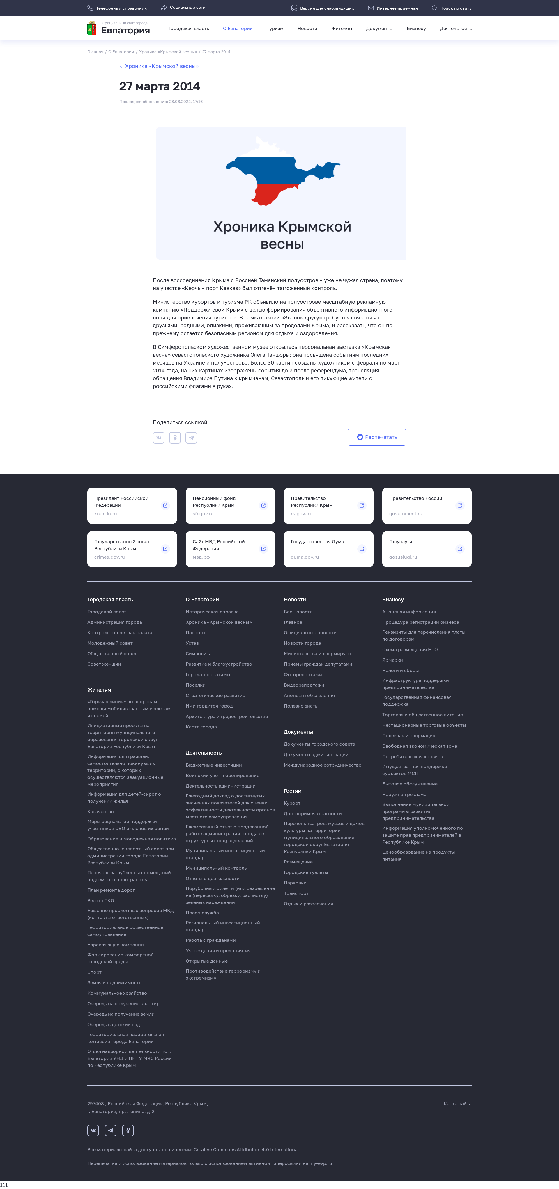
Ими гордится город (209, 706)
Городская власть (189, 28)
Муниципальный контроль (216, 868)
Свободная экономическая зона (419, 746)
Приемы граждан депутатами (318, 664)
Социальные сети (188, 7)
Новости (307, 28)
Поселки (196, 685)
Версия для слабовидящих (327, 8)
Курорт (292, 803)
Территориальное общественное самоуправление (125, 930)
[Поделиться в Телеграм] (191, 439)
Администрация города (114, 622)
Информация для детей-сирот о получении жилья (124, 797)
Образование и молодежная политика (131, 839)
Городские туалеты (306, 872)
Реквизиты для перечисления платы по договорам (424, 635)
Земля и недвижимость (114, 982)
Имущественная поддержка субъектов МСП (414, 769)
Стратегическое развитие (215, 695)
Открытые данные (207, 961)
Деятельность (456, 28)
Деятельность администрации (221, 786)
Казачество (100, 811)
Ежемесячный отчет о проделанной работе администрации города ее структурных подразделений (227, 833)
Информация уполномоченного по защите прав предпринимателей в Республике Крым (422, 835)
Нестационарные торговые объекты (424, 725)
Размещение (298, 862)
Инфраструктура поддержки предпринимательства (415, 683)
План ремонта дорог (111, 890)
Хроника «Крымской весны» (162, 66)
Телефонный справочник (121, 8)
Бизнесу (416, 28)
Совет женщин (104, 664)
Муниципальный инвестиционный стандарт (225, 853)
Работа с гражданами (211, 940)
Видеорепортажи (304, 685)
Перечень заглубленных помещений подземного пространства (129, 876)
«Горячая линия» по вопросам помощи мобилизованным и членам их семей (129, 708)
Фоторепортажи (303, 674)
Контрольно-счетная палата (119, 632)
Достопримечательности (313, 813)
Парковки (295, 883)
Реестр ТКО (100, 900)
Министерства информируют (317, 653)
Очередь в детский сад (113, 1024)
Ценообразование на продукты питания (418, 855)
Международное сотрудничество (323, 765)
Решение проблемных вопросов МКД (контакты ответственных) (130, 913)
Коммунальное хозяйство (117, 993)
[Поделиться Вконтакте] (158, 439)
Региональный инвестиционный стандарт (223, 926)
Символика (199, 653)
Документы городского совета (319, 744)
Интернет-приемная (397, 8)
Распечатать (381, 437)
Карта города (201, 727)
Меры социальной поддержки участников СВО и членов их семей (128, 824)
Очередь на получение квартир (123, 1003)
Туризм (275, 28)
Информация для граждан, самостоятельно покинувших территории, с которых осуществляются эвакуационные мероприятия (125, 770)
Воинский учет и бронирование (222, 775)
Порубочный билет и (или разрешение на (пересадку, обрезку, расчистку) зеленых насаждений (230, 895)
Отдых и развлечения (308, 904)
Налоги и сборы (400, 670)
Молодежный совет (110, 643)
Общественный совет (112, 653)
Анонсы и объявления (309, 695)
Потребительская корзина (412, 756)
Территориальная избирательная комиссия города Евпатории (125, 1037)
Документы (379, 28)
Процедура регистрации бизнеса (420, 622)
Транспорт (296, 893)
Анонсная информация (409, 611)
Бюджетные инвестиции (214, 765)
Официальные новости (310, 632)
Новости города (302, 643)
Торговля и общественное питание (422, 714)
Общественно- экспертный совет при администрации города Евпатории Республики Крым (130, 855)
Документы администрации (316, 754)
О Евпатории (238, 28)
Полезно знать (300, 706)
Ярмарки (392, 660)
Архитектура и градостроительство (227, 716)
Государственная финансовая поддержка (417, 700)
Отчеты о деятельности (213, 878)
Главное (293, 622)
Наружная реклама (404, 794)
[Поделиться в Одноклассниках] (175, 439)
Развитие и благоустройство (219, 664)
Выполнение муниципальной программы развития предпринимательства (416, 811)
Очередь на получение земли (121, 1014)
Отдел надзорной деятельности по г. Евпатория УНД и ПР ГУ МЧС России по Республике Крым (129, 1058)
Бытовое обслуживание (410, 784)
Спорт (94, 972)
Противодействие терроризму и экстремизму (223, 974)
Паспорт (196, 632)
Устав (192, 643)
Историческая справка (212, 611)
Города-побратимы (208, 674)
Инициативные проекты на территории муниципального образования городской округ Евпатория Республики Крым (122, 735)
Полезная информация (408, 735)
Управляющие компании (115, 945)
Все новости (298, 611)
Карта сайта (458, 1103)
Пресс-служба (202, 913)
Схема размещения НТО (410, 649)
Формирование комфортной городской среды (120, 958)
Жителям (341, 28)
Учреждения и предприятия (218, 950)
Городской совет (106, 611)
